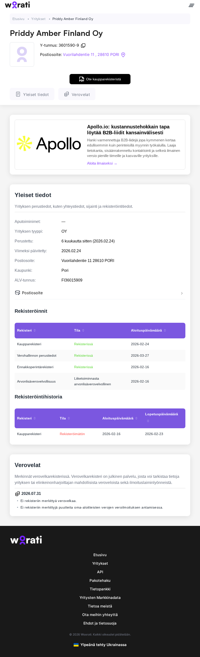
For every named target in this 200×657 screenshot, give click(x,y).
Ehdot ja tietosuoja (100, 623)
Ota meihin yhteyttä (100, 614)
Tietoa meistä (100, 606)
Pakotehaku (100, 580)
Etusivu (18, 19)
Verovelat (81, 94)
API (100, 572)
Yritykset (38, 19)
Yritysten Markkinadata (100, 597)
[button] (100, 293)
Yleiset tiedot (36, 94)
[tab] (100, 293)
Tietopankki (100, 589)
